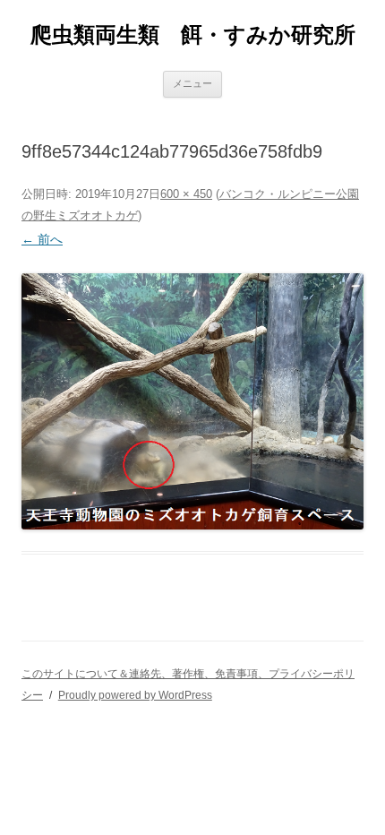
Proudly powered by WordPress (135, 695)
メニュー (192, 83)
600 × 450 (186, 194)
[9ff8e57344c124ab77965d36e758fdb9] (192, 401)
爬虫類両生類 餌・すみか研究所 (192, 34)
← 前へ (42, 239)
